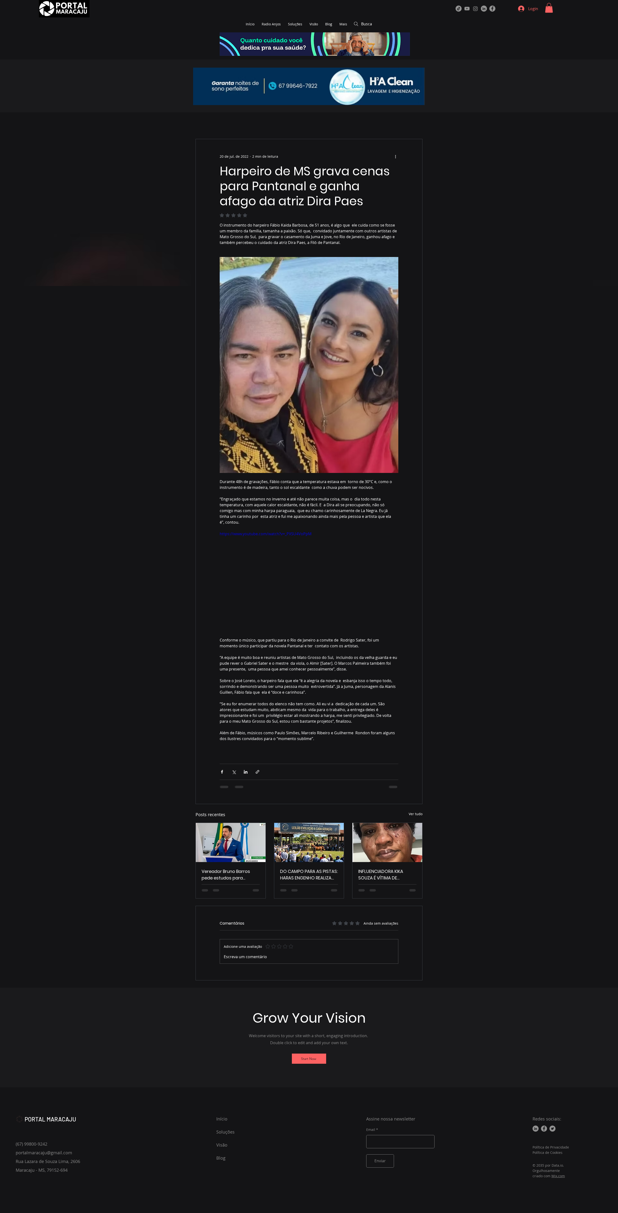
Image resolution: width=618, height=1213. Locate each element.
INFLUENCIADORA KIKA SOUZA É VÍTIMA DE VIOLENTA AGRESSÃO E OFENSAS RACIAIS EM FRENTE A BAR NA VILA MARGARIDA (381, 874)
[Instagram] (475, 9)
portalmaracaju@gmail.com (44, 1153)
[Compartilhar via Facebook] (222, 772)
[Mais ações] (395, 156)
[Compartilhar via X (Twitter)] (234, 772)
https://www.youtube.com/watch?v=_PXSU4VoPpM (265, 533)
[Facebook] (492, 9)
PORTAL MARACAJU (50, 1119)
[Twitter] (552, 1129)
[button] (549, 8)
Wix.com (558, 1176)
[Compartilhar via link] (257, 772)
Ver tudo (415, 814)
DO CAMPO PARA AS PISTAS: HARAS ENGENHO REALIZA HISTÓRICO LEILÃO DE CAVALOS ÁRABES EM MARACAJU (309, 874)
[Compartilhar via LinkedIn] (245, 772)
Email (370, 1129)
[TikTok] (459, 9)
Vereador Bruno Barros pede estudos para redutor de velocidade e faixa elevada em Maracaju (227, 874)
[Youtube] (467, 9)
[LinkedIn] (484, 9)
